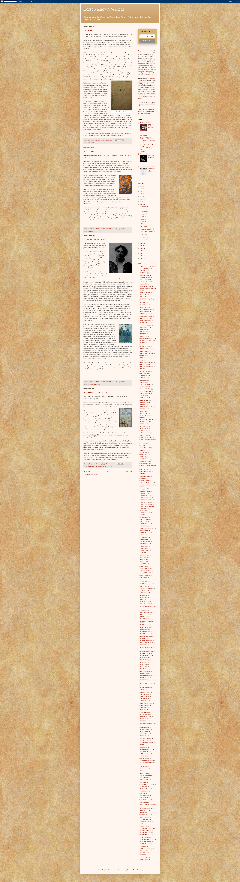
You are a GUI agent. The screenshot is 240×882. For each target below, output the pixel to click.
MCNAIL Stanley (144, 660)
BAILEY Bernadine (145, 279)
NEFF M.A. (143, 690)
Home (108, 471)
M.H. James (88, 150)
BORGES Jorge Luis (145, 314)
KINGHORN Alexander (146, 584)
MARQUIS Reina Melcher (147, 640)
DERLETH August (145, 393)
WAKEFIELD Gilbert (145, 835)
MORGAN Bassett (144, 673)
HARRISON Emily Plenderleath (145, 509)
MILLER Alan (143, 666)
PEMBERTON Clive (145, 716)
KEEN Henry (143, 577)
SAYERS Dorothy (144, 758)
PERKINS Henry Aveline (146, 721)
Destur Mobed (143, 396)
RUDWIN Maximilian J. (146, 749)
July (142, 216)
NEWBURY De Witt (145, 699)
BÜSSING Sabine (144, 332)
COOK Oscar (143, 360)
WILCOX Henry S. (145, 850)
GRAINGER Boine (145, 459)
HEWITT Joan (108, 466)
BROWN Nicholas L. (145, 323)
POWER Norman (144, 727)
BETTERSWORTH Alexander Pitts (148, 289)
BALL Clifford (143, 284)
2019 (141, 204)
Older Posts (129, 471)
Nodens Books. (150, 75)
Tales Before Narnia (149, 67)
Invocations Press (144, 555)
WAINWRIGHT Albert (146, 833)
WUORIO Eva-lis (144, 859)
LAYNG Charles (144, 593)
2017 (141, 245)
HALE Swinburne (144, 493)
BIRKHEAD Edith (145, 297)
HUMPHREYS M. (144, 544)
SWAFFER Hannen (145, 789)
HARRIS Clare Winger (146, 504)
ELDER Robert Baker (145, 409)
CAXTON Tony (144, 336)
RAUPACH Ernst (144, 740)
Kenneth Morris (144, 106)
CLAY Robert (143, 355)
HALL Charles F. (144, 495)
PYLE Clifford (143, 736)
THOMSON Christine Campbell (148, 804)
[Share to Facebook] (121, 140)
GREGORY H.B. (144, 469)
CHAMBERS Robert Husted (147, 340)
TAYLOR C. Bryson (145, 800)
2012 (141, 256)
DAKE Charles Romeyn (146, 378)
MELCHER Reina (144, 664)
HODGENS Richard (145, 524)
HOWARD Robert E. (145, 537)
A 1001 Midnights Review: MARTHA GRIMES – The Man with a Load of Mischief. (147, 138)
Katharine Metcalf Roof (94, 239)
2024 (141, 191)
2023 (141, 194)
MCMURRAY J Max (145, 658)
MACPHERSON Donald (146, 627)
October (143, 209)
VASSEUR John (144, 824)
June (142, 219)
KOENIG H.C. (143, 586)
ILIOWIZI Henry (144, 550)
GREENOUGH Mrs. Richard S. (148, 465)
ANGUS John (143, 273)
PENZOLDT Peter (145, 719)
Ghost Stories (143, 452)
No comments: (110, 228)
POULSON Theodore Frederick (148, 723)
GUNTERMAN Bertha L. (146, 483)
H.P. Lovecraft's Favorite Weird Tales (148, 485)
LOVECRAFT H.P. (145, 614)
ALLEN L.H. (143, 270)
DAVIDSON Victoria (145, 384)
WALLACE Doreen (145, 837)
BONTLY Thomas (144, 311)
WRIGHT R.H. (144, 857)
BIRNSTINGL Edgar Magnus (147, 299)
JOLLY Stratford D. (145, 575)
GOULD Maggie (144, 454)
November (144, 206)
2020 (141, 201)
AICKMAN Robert (92, 466)
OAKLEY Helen (144, 701)
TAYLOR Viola (144, 802)
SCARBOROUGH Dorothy (147, 760)
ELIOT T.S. (143, 411)
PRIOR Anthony (144, 731)
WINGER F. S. (144, 855)
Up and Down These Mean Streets (147, 145)
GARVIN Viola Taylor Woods (148, 439)
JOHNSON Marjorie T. (146, 570)
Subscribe (147, 41)
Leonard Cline (151, 104)
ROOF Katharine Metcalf (94, 384)
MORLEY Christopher (146, 675)
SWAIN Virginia (144, 791)
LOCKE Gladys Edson (146, 612)
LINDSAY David (144, 602)
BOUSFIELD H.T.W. (145, 318)
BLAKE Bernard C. (145, 305)
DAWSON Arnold (144, 387)
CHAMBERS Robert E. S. (147, 338)
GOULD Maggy (144, 457)
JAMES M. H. (91, 231)
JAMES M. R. (143, 562)
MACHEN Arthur (144, 625)
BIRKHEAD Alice (144, 294)
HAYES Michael (144, 517)
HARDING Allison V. (145, 498)
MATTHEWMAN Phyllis (146, 643)
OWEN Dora (143, 710)
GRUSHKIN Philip (145, 476)
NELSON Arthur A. (145, 692)
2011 (141, 258)
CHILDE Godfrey (144, 351)
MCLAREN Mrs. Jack (145, 655)
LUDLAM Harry (144, 617)
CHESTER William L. (146, 349)
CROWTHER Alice (145, 371)
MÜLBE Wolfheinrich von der (148, 680)
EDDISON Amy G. (145, 400)
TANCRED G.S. (144, 797)
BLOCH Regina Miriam (146, 309)
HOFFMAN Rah (144, 530)
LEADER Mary (144, 595)
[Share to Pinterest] (123, 140)
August (143, 214)
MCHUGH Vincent (145, 653)
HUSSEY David (144, 546)
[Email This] (116, 140)
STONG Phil (143, 782)
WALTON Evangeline (145, 841)
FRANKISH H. (144, 426)
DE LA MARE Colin (145, 389)
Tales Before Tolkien (147, 65)
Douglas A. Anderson (143, 51)
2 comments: (109, 140)
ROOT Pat (142, 745)
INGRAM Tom (144, 553)
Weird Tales (143, 846)
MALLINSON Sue (145, 632)
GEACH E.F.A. (144, 445)
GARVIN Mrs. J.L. (145, 433)
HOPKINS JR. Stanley (146, 535)
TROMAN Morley (144, 817)
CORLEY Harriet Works (146, 367)
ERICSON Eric (144, 413)
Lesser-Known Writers (103, 9)
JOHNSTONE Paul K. (146, 573)
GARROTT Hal (144, 430)
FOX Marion (143, 424)
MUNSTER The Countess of (147, 684)
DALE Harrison (144, 380)
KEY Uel (142, 579)
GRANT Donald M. (145, 463)
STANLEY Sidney (145, 780)
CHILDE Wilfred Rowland (147, 353)
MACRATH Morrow (145, 629)
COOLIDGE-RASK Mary (146, 362)
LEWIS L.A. (143, 599)
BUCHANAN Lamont (145, 325)
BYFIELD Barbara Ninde (146, 334)
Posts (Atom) (94, 474)
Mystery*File (143, 135)
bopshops (129, 870)
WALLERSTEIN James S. (147, 839)
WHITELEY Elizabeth (146, 848)
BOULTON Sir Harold (146, 316)
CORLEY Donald (144, 364)
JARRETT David (144, 564)
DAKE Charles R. (144, 375)
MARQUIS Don (144, 638)
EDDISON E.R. (144, 402)
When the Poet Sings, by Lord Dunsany (151, 169)
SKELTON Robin (144, 773)
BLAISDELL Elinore (145, 303)
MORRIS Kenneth (144, 678)
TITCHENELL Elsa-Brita (146, 808)
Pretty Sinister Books (146, 123)
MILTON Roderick (145, 671)
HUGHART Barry (144, 539)
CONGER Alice (144, 358)
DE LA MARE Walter (145, 391)
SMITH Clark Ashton (145, 775)
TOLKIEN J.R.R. (144, 810)
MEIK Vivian (143, 662)
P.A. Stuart (88, 30)
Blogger (142, 870)
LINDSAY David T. (145, 604)
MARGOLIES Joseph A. (146, 636)
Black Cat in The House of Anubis (151, 157)
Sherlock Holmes (144, 769)
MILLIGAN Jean (144, 669)
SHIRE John (143, 771)
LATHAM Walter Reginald (147, 588)
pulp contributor (144, 734)
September (144, 211)
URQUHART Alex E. (145, 821)
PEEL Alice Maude (145, 714)
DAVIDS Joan (101, 466)
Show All (155, 179)
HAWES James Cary (145, 513)
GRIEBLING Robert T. (146, 471)
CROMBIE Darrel (144, 369)
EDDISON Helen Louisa (146, 407)
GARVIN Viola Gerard (146, 437)
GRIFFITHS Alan (144, 474)
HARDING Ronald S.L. (146, 500)
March (143, 235)
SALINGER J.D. (144, 751)
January (143, 240)
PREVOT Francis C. (145, 729)
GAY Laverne (143, 443)
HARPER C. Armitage (146, 502)
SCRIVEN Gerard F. (145, 766)
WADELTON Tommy (145, 830)
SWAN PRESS (143, 793)
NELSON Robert (144, 696)
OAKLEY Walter (144, 705)
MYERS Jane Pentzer (145, 687)
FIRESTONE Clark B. (146, 422)
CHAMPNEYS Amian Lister (147, 343)
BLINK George (144, 307)
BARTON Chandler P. (145, 286)
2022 (141, 196)
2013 (141, 253)
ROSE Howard (143, 747)
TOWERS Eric (143, 812)
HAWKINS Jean (144, 515)
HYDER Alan (143, 548)
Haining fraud (143, 489)
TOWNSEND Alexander (146, 815)
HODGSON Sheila (145, 526)
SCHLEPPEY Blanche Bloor (147, 762)
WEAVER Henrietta (145, 844)
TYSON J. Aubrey (144, 819)
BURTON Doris (144, 329)
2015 (141, 251)
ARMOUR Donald (144, 275)
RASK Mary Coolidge (145, 738)
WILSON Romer (144, 853)
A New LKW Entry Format (147, 266)
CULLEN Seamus (144, 373)
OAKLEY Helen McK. (146, 703)
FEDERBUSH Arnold (145, 419)
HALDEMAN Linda (145, 491)
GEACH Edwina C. (145, 448)
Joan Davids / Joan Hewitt (95, 392)
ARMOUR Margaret (145, 277)
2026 (141, 186)
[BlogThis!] (118, 140)
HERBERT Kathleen (145, 519)
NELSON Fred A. (144, 694)
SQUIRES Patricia (144, 777)
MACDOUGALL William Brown (146, 622)
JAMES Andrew (144, 557)
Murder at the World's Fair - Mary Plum (151, 125)
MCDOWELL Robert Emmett (148, 647)
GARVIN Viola (144, 435)
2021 (141, 199)
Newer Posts (87, 471)
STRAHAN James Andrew (147, 784)
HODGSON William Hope (147, 528)
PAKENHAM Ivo (144, 712)
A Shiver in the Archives (146, 82)
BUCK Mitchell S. (144, 327)
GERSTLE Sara (144, 450)
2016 (141, 248)
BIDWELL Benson (145, 292)
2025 (141, 189)
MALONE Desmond (145, 634)
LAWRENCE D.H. (145, 591)
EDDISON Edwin (144, 404)
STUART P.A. (91, 143)
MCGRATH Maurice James (147, 651)
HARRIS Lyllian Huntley (146, 506)
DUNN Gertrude (144, 398)
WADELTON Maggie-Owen (147, 828)
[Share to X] (119, 140)
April (143, 222)
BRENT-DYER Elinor (145, 320)
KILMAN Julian (144, 582)
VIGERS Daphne (144, 826)
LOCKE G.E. (143, 610)
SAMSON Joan (144, 756)
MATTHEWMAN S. (145, 645)
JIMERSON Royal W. (145, 568)
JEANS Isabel (143, 566)
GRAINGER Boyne (145, 461)
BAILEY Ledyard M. (145, 282)
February (144, 237)
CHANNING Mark (145, 346)
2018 (141, 243)
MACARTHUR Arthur (146, 619)
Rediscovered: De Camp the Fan (147, 148)
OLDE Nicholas (144, 708)
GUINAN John (143, 478)
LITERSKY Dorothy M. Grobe (148, 606)
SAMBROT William (145, 754)
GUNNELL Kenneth (145, 480)
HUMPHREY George (145, 541)
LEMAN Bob (143, 597)
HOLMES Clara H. (145, 533)
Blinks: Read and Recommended (146, 112)
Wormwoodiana (145, 87)
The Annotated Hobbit (145, 53)
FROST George (144, 428)
